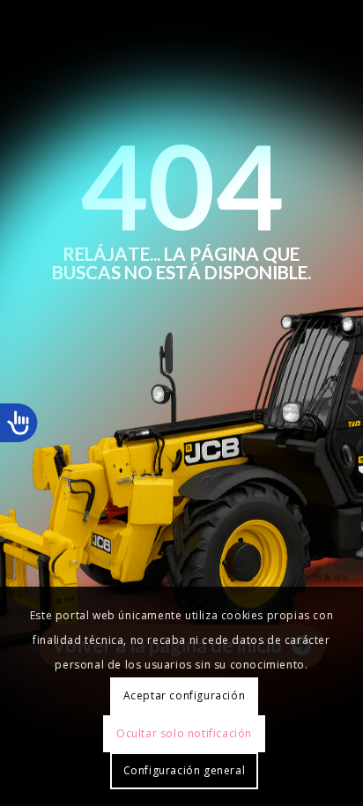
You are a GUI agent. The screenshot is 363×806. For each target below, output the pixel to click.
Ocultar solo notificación (184, 733)
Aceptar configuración (184, 695)
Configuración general (184, 770)
